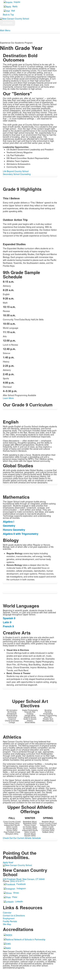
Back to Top (8, 14)
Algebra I (8, 521)
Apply (14, 6)
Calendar (7, 912)
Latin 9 (7, 622)
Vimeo (16, 892)
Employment (8, 918)
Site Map (7, 924)
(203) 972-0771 (17, 881)
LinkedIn (19, 901)
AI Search (8, 23)
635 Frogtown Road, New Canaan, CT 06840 (24, 879)
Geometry (9, 526)
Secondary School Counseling (17, 174)
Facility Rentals (10, 921)
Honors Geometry (14, 530)
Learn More (8, 398)
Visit (13, 10)
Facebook (21, 883)
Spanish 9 (9, 618)
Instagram (21, 888)
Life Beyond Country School (16, 171)
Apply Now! (8, 862)
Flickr (14, 896)
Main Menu (5, 30)
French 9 (8, 626)
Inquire (17, 1)
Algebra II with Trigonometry (20, 534)
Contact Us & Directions (14, 915)
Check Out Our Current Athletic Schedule (22, 838)
